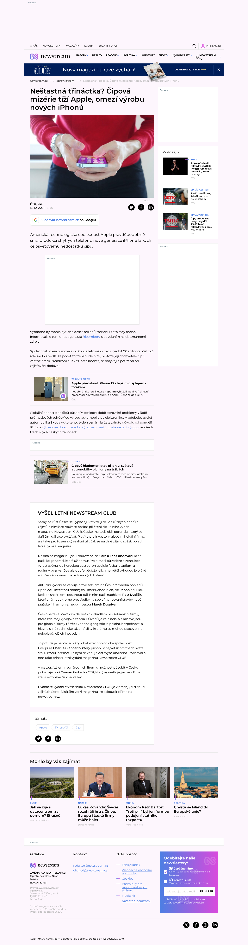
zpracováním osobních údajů (185, 902)
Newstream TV (207, 57)
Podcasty (183, 55)
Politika (129, 55)
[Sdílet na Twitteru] (131, 207)
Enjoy (162, 55)
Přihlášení (213, 45)
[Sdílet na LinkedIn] (151, 207)
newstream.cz (39, 80)
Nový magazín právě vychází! (99, 70)
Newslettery (52, 45)
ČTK (33, 204)
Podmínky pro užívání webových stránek (134, 887)
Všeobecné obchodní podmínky (137, 871)
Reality (97, 55)
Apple (43, 727)
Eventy (89, 45)
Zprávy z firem (65, 80)
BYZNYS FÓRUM (108, 45)
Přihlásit (206, 891)
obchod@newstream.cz (90, 870)
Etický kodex (131, 864)
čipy (79, 727)
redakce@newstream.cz (90, 865)
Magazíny (72, 45)
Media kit (128, 895)
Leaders (112, 55)
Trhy (194, 159)
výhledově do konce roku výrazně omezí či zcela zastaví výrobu (91, 427)
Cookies (127, 878)
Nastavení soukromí (136, 901)
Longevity (148, 55)
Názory (81, 55)
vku (40, 204)
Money (75, 461)
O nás (34, 45)
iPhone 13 (61, 727)
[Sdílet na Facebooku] (141, 207)
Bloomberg (92, 337)
